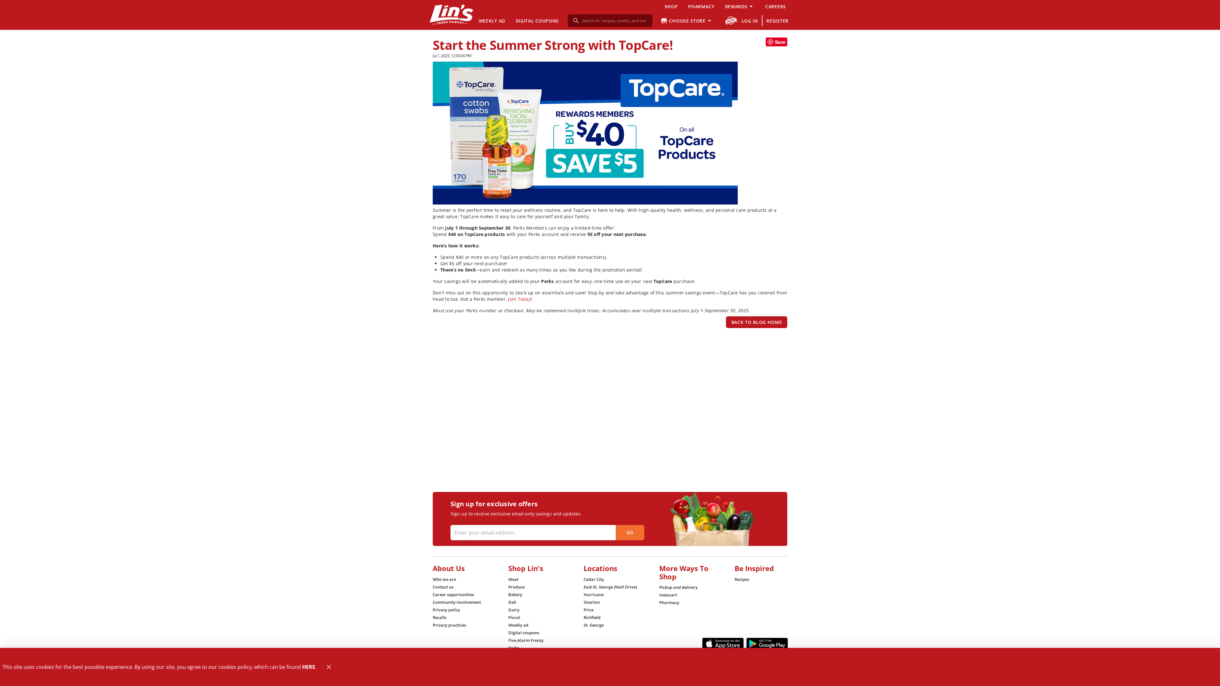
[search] (614, 20)
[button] (739, 6)
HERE (308, 666)
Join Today (519, 299)
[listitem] (444, 579)
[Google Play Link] (767, 644)
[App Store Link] (723, 644)
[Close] (329, 667)
